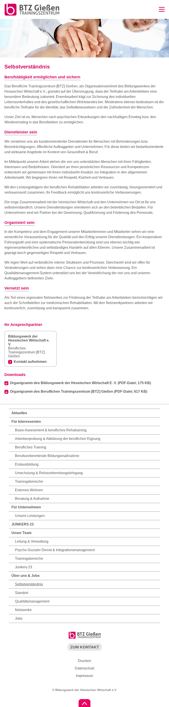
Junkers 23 (23, 567)
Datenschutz (84, 668)
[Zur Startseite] (30, 15)
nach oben (84, 703)
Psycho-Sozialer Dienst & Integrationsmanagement (55, 550)
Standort (21, 593)
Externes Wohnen (29, 490)
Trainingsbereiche (29, 481)
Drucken (84, 661)
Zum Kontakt (84, 647)
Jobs (18, 618)
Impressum (84, 676)
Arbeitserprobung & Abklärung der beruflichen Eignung (57, 439)
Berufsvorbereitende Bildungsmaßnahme (47, 456)
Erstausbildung (27, 464)
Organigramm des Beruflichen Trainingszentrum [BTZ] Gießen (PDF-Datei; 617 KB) (78, 391)
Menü (162, 9)
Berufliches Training (30, 447)
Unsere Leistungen (30, 516)
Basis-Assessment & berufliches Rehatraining (50, 430)
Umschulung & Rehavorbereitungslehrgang (49, 473)
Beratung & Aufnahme (32, 498)
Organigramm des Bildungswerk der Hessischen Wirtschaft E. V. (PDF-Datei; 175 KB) (80, 383)
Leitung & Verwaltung (31, 541)
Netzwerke (23, 610)
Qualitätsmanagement (32, 601)
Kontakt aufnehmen (30, 361)
